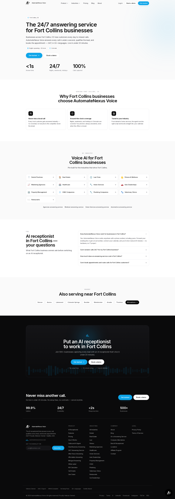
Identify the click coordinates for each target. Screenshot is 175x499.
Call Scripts (72, 471)
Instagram (135, 495)
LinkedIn (118, 495)
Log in (120, 3)
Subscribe (57, 448)
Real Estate (93, 436)
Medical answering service (74, 207)
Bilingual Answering (74, 460)
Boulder (86, 302)
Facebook (126, 495)
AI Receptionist (73, 430)
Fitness (92, 443)
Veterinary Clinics (95, 471)
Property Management (97, 460)
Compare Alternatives (118, 440)
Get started (143, 3)
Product (63, 3)
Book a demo (131, 3)
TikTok (142, 495)
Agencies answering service (53, 207)
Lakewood (59, 302)
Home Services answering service (97, 207)
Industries (74, 3)
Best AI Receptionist (117, 443)
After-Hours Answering (75, 454)
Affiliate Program (116, 450)
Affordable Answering (75, 457)
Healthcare (93, 450)
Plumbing (93, 467)
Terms (108, 495)
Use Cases (71, 474)
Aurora (49, 302)
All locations (131, 302)
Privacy (101, 495)
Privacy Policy (136, 430)
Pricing (85, 3)
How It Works (72, 440)
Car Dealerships (95, 478)
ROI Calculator (73, 467)
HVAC (91, 464)
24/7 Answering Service (76, 450)
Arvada (109, 302)
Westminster (98, 302)
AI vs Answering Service (118, 436)
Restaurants (93, 474)
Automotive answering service (121, 207)
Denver (40, 302)
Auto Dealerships (95, 457)
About (100, 3)
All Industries (94, 430)
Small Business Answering (76, 447)
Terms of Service (137, 433)
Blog (92, 3)
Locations (114, 447)
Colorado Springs (74, 302)
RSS (147, 495)
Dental (92, 433)
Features (71, 433)
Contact (113, 454)
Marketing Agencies (96, 447)
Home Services (95, 454)
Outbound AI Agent (74, 443)
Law (91, 440)
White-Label (72, 464)
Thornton (119, 302)
